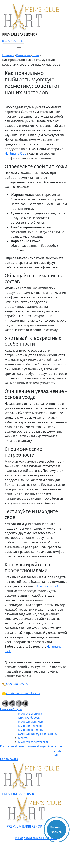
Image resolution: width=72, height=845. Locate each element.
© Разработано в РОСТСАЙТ (36, 838)
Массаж (23, 738)
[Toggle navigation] (13, 47)
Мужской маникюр (30, 721)
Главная (6, 709)
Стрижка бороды (29, 717)
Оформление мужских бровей (38, 734)
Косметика (8, 746)
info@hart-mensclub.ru (23, 693)
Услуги (17, 709)
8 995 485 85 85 (13, 41)
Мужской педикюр (30, 725)
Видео (42, 746)
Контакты (54, 746)
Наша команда (27, 746)
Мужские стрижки (30, 713)
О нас (57, 750)
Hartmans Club (15, 153)
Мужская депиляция (31, 730)
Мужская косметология (33, 742)
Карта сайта (9, 759)
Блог (57, 754)
